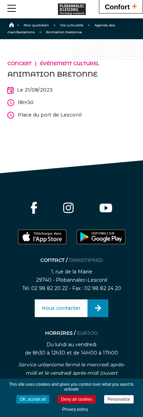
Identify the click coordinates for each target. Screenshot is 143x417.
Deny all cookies (76, 399)
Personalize (119, 399)
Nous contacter (61, 308)
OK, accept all (33, 399)
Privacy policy (75, 409)
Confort (121, 6)
